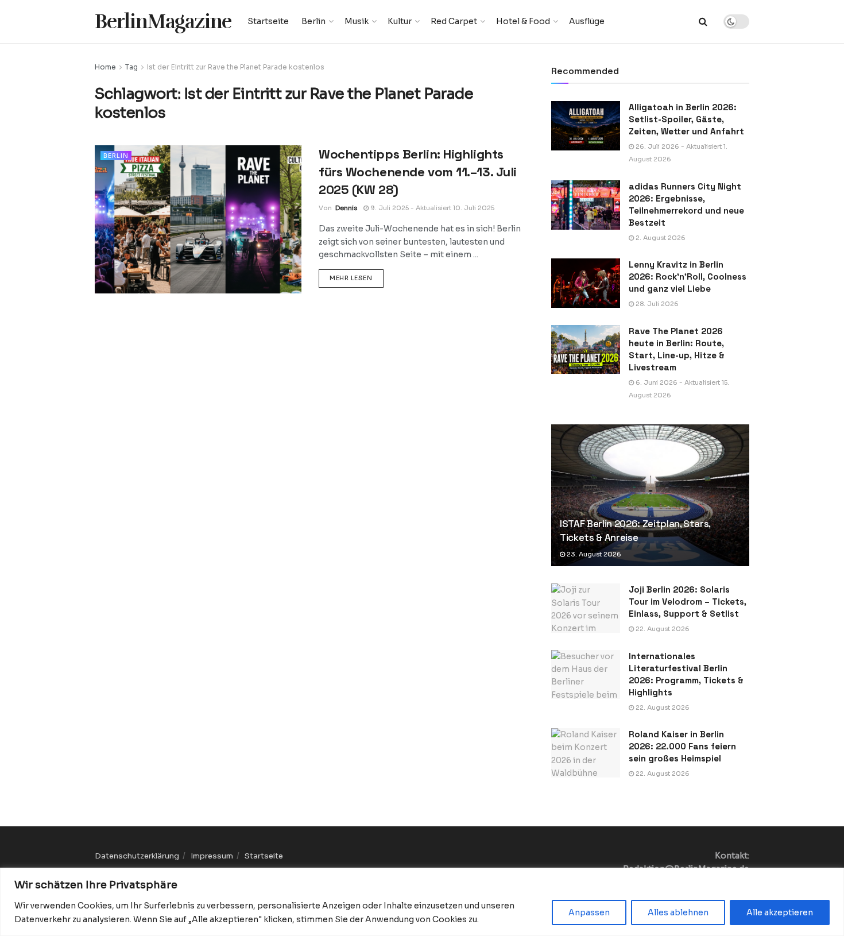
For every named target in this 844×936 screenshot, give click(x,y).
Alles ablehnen (678, 912)
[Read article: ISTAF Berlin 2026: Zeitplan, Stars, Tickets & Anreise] (650, 495)
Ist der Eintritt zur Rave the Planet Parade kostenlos (235, 67)
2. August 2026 (660, 238)
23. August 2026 (593, 554)
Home (105, 67)
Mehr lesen (357, 277)
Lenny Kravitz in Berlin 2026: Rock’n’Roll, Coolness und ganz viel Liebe (687, 276)
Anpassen (589, 912)
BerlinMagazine (163, 21)
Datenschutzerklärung (137, 856)
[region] (422, 902)
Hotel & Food (523, 21)
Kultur (400, 21)
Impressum (212, 856)
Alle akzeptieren (779, 912)
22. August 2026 (662, 629)
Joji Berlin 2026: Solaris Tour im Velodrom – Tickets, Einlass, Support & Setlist (687, 601)
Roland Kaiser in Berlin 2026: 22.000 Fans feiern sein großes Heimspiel (682, 746)
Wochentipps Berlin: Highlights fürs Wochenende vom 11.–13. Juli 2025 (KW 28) (418, 172)
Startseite (268, 21)
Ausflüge (587, 21)
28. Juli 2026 (656, 304)
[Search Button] (703, 21)
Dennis (346, 208)
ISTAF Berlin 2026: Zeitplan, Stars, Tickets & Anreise (635, 530)
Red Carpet (454, 21)
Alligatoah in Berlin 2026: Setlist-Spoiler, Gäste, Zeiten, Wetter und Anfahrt (686, 119)
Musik (356, 21)
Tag (131, 67)
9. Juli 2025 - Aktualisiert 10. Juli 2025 (431, 208)
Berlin (313, 21)
